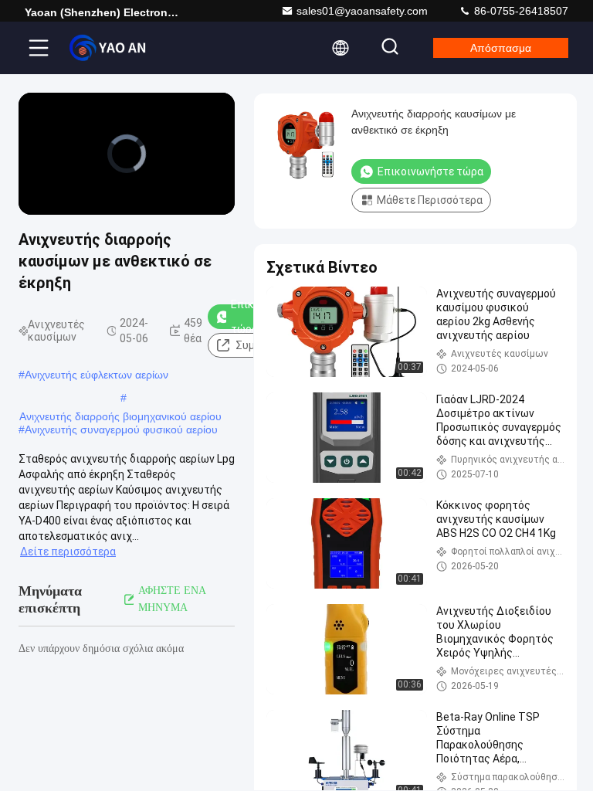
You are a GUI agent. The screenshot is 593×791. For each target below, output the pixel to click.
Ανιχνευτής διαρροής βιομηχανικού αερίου (120, 416)
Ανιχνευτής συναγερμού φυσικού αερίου (121, 429)
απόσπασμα (500, 48)
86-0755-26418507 (519, 11)
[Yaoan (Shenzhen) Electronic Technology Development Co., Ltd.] (107, 47)
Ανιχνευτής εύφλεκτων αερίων (96, 374)
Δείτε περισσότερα (68, 551)
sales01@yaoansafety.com (362, 11)
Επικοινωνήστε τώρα (430, 171)
